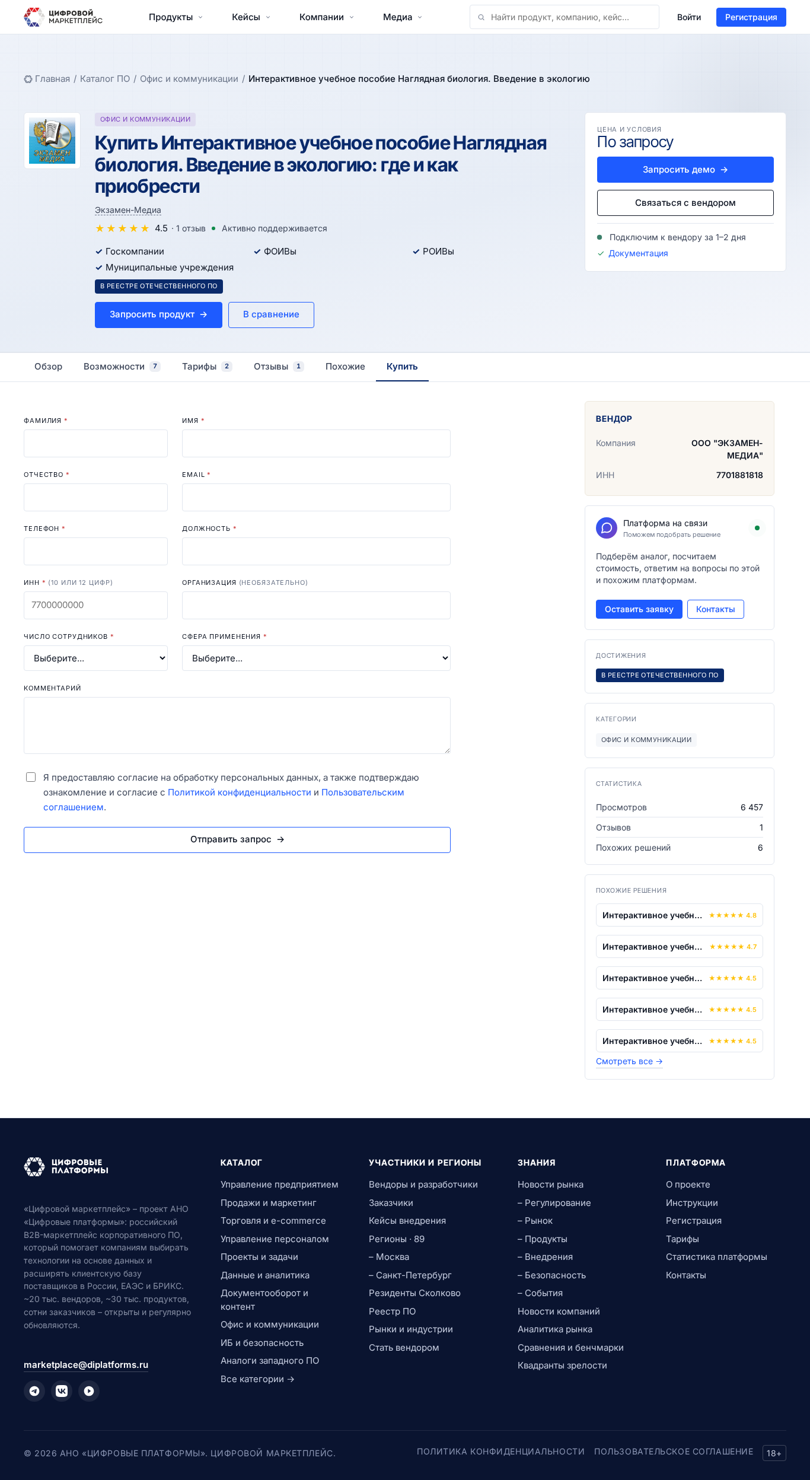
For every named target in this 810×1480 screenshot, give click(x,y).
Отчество (47, 474)
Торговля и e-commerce (273, 1220)
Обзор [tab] (48, 366)
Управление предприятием (280, 1184)
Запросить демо (685, 169)
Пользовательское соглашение (673, 1451)
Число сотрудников (69, 636)
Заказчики (391, 1202)
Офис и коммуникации (189, 78)
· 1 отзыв (188, 228)
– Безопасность (552, 1275)
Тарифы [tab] (205, 366)
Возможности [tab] (120, 366)
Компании (321, 17)
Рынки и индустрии (411, 1329)
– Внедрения (545, 1256)
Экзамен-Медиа (128, 210)
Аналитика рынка (555, 1329)
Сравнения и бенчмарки (571, 1347)
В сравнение (271, 314)
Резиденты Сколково (415, 1292)
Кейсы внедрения (407, 1220)
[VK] (61, 1391)
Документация (638, 253)
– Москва (389, 1256)
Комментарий (52, 688)
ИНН (68, 582)
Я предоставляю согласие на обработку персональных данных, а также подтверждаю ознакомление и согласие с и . (231, 792)
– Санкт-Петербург (410, 1275)
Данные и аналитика (265, 1275)
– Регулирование (554, 1202)
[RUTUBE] (89, 1391)
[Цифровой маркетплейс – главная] (63, 17)
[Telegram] (34, 1391)
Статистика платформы (716, 1256)
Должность (209, 528)
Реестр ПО (392, 1311)
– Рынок (535, 1220)
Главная (52, 78)
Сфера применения (224, 636)
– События (540, 1292)
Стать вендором (404, 1347)
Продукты (171, 17)
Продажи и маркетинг (269, 1202)
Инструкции (692, 1202)
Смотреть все (629, 1061)
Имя (193, 420)
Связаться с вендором (685, 202)
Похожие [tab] (345, 366)
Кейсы (246, 17)
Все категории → (258, 1378)
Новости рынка (550, 1184)
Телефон (45, 528)
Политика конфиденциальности (501, 1451)
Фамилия (46, 420)
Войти (689, 17)
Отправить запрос (237, 839)
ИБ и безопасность (262, 1342)
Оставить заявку (639, 609)
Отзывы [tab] (277, 366)
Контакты (715, 609)
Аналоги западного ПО (270, 1360)
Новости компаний (559, 1311)
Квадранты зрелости (562, 1365)
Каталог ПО (105, 78)
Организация (245, 582)
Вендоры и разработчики (423, 1184)
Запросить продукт (159, 314)
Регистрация (751, 17)
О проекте (688, 1184)
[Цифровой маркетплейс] (108, 1166)
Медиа (397, 17)
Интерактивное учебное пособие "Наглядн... (653, 915)
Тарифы (682, 1239)
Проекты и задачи (259, 1256)
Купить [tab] (402, 366)
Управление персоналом (275, 1239)
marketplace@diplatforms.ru (86, 1364)
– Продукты (542, 1239)
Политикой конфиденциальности (239, 792)
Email (196, 474)
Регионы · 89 (397, 1239)
